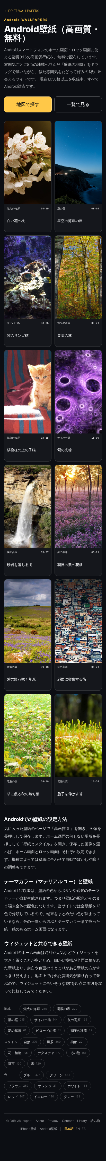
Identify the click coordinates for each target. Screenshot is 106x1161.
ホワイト (77, 1086)
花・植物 (18, 1053)
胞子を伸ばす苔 (70, 794)
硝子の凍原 (81, 1031)
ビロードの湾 (48, 1031)
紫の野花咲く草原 (21, 679)
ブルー (31, 1075)
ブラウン (18, 1086)
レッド (16, 1097)
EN (78, 1129)
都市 (14, 1063)
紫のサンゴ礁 (18, 335)
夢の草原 (17, 1031)
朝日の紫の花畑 (70, 564)
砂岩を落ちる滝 (19, 564)
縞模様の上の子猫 (21, 450)
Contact (67, 1121)
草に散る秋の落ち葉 (23, 794)
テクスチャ (49, 1053)
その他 (78, 1053)
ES (84, 1129)
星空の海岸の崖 (70, 220)
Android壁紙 (48, 1129)
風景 (54, 1042)
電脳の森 (67, 1009)
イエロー (44, 1097)
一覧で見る (78, 104)
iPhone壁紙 (28, 1129)
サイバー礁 (45, 1020)
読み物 (95, 1121)
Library (82, 1121)
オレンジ (47, 1086)
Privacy (53, 1121)
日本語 (69, 1129)
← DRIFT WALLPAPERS (21, 11)
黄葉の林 (64, 335)
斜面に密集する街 (71, 679)
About (40, 1121)
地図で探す (28, 104)
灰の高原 (77, 1020)
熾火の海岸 (35, 1009)
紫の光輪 (64, 450)
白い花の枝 (16, 220)
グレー (72, 1097)
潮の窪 (16, 1020)
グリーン (60, 1075)
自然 (30, 1042)
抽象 (77, 1042)
